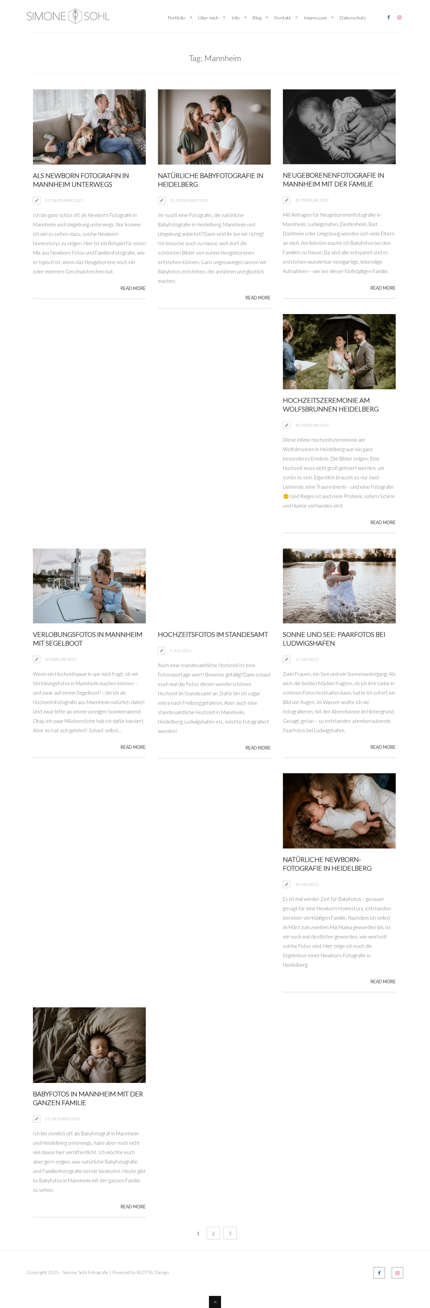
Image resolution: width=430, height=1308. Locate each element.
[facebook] (389, 16)
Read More (133, 288)
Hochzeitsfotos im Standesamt (213, 634)
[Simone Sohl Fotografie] (68, 18)
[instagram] (399, 16)
